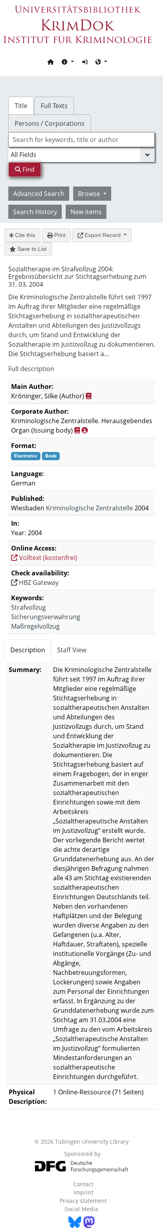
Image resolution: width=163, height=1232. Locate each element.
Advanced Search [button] (38, 193)
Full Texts (54, 105)
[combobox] (81, 139)
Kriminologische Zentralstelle (89, 508)
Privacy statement (83, 1200)
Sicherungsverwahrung (45, 616)
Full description (31, 368)
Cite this (24, 235)
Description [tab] (27, 650)
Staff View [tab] (71, 650)
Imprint (83, 1192)
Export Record (102, 235)
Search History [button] (35, 211)
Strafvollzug (28, 607)
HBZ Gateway (38, 582)
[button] (68, 61)
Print (59, 235)
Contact (83, 1184)
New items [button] (86, 211)
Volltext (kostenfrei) (47, 557)
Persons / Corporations (50, 123)
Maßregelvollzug (35, 626)
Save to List (31, 249)
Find (27, 169)
